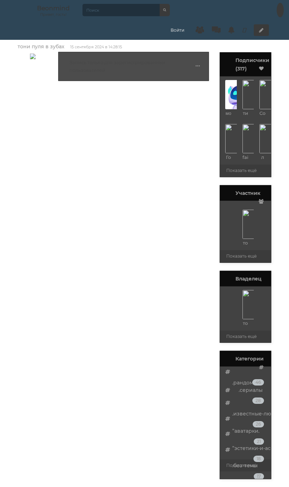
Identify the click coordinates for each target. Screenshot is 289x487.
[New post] (261, 30)
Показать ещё (241, 170)
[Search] (165, 10)
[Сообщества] (200, 30)
